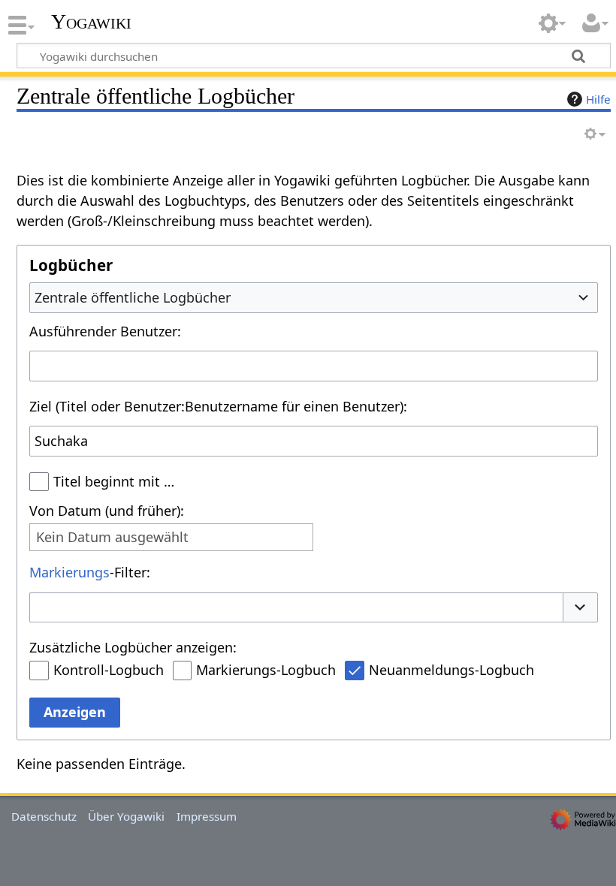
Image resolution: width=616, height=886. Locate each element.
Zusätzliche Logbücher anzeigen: (133, 647)
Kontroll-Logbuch (108, 670)
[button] (581, 607)
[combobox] (313, 297)
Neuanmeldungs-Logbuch (451, 670)
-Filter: (89, 572)
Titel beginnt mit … (113, 481)
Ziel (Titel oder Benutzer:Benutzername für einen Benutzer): (218, 406)
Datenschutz (44, 816)
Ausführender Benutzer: (105, 331)
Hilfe (598, 99)
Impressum (207, 816)
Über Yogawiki (126, 816)
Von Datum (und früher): (106, 511)
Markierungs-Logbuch (266, 670)
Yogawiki (91, 21)
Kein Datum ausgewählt (112, 537)
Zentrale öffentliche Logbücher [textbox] (133, 297)
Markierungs (69, 572)
